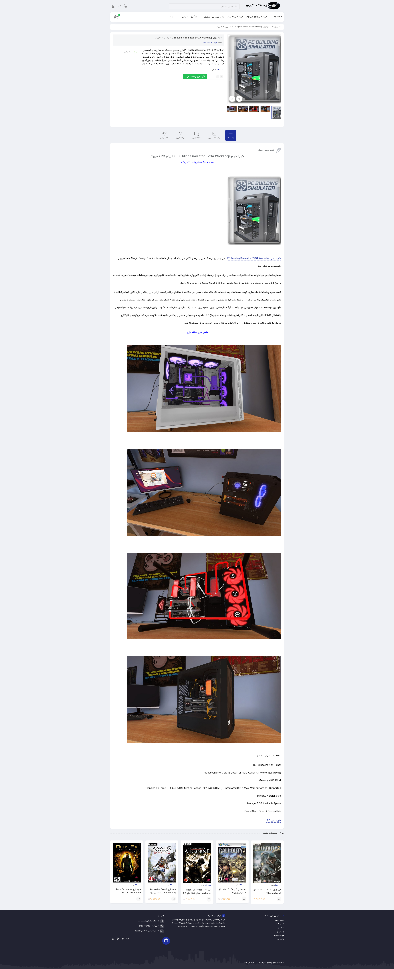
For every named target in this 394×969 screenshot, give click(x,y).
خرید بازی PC (273, 820)
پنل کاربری (280, 931)
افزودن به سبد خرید (192, 76)
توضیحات (231, 138)
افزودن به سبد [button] (279, 899)
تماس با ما (280, 924)
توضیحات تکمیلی (214, 138)
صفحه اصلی (279, 920)
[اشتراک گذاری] (239, 99)
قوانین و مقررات (278, 935)
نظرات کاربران (196, 138)
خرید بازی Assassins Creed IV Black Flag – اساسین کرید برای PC (163, 893)
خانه (280, 27)
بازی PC (274, 27)
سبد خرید (280, 928)
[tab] (230, 135)
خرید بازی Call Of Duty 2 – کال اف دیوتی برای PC (267, 891)
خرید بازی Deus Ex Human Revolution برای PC (128, 891)
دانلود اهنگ (280, 939)
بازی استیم (206, 42)
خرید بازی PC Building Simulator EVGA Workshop (254, 258)
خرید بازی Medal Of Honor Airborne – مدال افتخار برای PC (197, 891)
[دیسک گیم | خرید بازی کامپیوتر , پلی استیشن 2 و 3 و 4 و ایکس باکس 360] (263, 6)
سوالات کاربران (180, 138)
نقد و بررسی (164, 138)
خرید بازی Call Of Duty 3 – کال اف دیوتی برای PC (232, 891)
